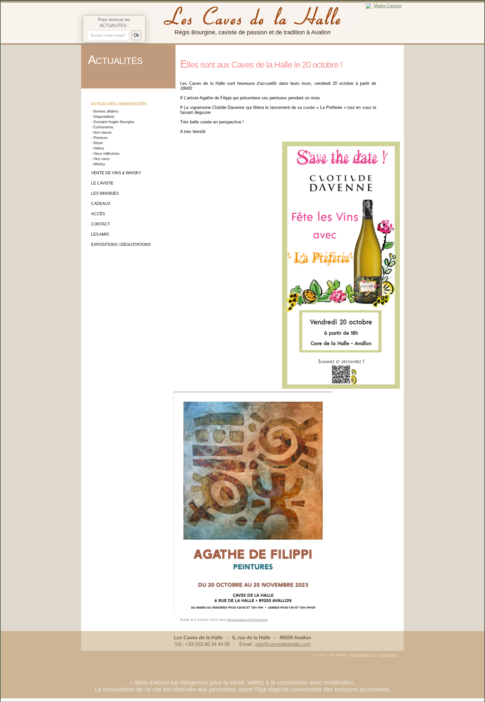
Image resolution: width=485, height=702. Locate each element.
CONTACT (100, 224)
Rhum (98, 143)
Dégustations (103, 116)
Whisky (99, 164)
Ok (136, 35)
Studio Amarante (362, 655)
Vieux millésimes (106, 153)
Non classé (102, 132)
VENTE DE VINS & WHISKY (116, 173)
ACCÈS (98, 214)
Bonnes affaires (105, 111)
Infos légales (388, 655)
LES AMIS (100, 234)
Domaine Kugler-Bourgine (113, 122)
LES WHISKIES (105, 193)
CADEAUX (101, 203)
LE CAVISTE (102, 183)
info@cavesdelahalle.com (283, 644)
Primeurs (100, 138)
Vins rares (101, 159)
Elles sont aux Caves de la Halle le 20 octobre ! (261, 65)
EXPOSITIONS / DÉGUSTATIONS (121, 244)
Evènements (103, 127)
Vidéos (98, 148)
